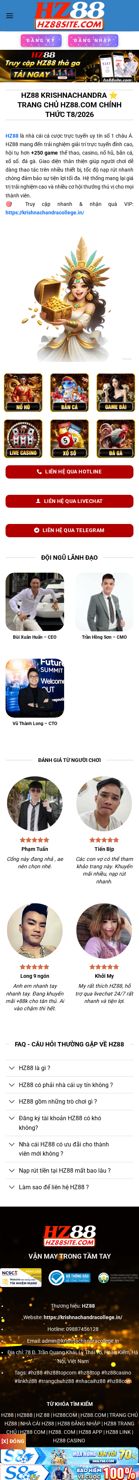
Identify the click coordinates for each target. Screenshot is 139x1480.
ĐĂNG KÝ (41, 40)
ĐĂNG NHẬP (93, 40)
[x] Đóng (12, 1441)
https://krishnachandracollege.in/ (45, 213)
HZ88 (12, 136)
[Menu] (10, 15)
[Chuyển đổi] (12, 1069)
